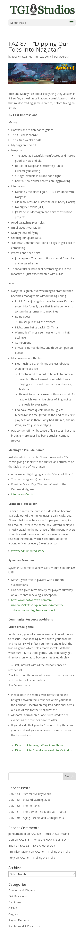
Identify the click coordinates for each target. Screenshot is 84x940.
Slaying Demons (18, 920)
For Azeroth (61, 56)
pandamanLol (17, 834)
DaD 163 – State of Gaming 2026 (29, 799)
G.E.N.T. (13, 908)
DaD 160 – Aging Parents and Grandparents (36, 818)
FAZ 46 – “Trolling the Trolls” (53, 851)
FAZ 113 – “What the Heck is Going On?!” (44, 839)
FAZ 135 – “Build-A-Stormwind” (50, 834)
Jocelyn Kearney (22, 56)
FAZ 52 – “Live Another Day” (38, 845)
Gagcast (13, 914)
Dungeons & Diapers (21, 890)
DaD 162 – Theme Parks (24, 805)
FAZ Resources (18, 896)
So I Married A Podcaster (24, 926)
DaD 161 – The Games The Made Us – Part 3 (37, 812)
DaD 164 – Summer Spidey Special (30, 794)
